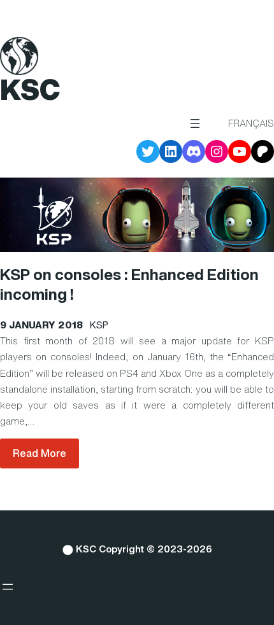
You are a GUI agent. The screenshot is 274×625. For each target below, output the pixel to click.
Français (251, 123)
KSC (30, 89)
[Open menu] (195, 123)
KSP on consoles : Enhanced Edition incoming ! (129, 284)
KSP (99, 325)
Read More (39, 453)
